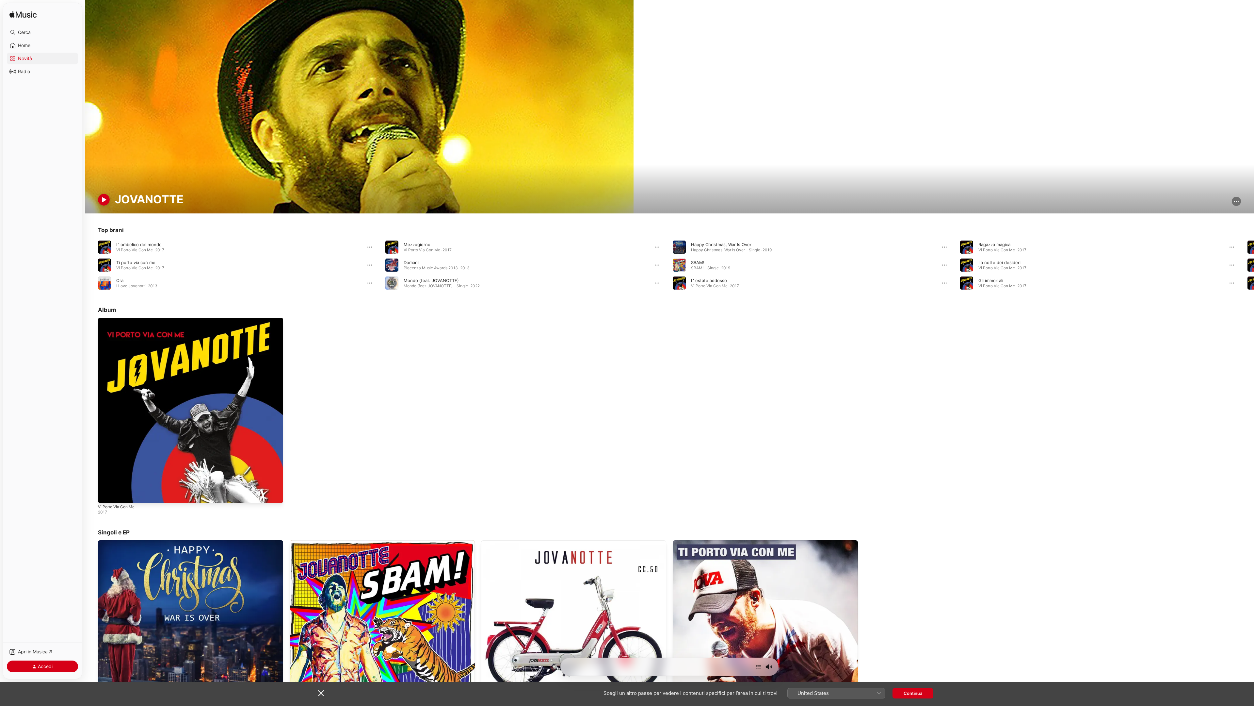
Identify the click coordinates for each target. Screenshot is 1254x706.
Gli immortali (990, 280)
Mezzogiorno (417, 244)
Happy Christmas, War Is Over (721, 244)
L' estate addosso (709, 280)
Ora (119, 280)
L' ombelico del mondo (139, 244)
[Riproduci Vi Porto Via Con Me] (106, 495)
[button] (42, 32)
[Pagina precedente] (91, 265)
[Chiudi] (321, 693)
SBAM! (697, 262)
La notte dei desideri (999, 262)
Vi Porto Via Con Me (118, 320)
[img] (23, 15)
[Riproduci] (104, 200)
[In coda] (759, 666)
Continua (913, 693)
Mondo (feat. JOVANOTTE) (431, 280)
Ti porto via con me (135, 262)
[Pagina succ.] (1247, 265)
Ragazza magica (994, 244)
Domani (411, 262)
